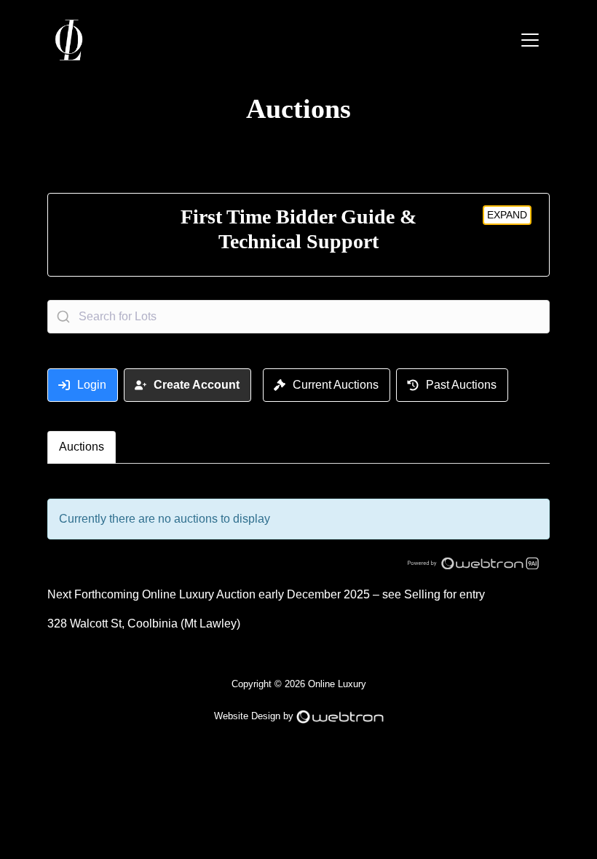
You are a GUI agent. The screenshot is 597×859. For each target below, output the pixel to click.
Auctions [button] (81, 446)
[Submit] (63, 317)
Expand (507, 215)
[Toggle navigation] (530, 40)
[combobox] (298, 316)
